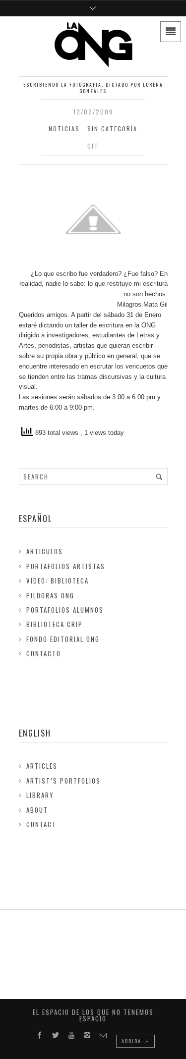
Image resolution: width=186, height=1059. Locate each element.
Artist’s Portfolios (63, 781)
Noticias (64, 128)
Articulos (44, 551)
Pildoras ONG (50, 595)
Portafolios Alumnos (65, 610)
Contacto (43, 653)
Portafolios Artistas (65, 566)
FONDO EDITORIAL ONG (63, 639)
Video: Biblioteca (57, 580)
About (37, 810)
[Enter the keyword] (159, 476)
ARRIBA (132, 1041)
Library (40, 795)
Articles (42, 766)
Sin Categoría (112, 128)
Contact (41, 824)
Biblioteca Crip (54, 624)
